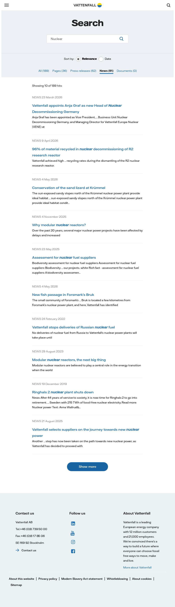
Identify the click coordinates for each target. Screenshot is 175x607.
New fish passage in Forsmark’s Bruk (63, 294)
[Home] (87, 5)
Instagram (73, 542)
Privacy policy (47, 578)
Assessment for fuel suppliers (64, 257)
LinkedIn (73, 523)
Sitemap (16, 585)
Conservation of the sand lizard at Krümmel (68, 188)
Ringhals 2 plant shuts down (63, 392)
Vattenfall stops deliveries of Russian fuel (73, 327)
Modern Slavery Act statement (82, 578)
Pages (59, 70)
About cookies (142, 578)
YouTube (73, 533)
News (106, 70)
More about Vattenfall (137, 567)
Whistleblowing (117, 578)
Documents (127, 70)
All (43, 70)
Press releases (83, 70)
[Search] (170, 5)
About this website (21, 578)
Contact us (29, 550)
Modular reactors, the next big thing (69, 360)
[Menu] (6, 5)
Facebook (73, 551)
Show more (87, 467)
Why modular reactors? (59, 225)
